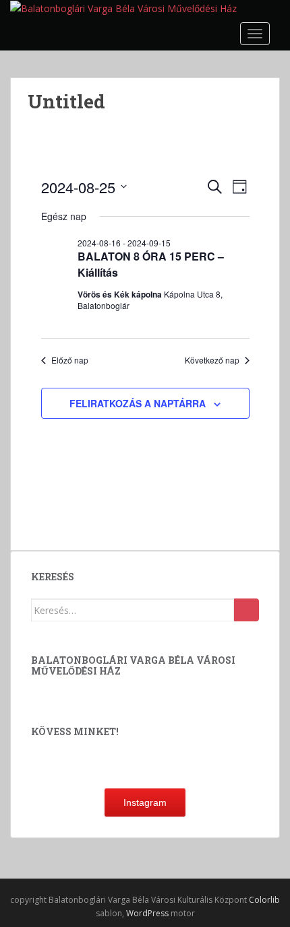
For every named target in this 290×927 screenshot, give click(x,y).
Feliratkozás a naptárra (137, 403)
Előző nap (69, 360)
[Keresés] (246, 609)
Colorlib (264, 899)
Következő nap (212, 360)
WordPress (147, 913)
